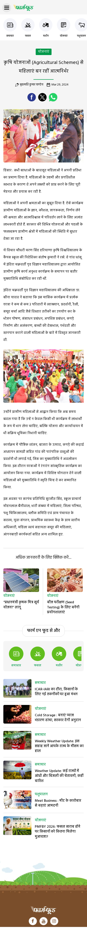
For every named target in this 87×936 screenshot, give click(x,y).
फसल (28, 36)
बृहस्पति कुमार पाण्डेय (31, 84)
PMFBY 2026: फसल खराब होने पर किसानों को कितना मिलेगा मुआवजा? (57, 832)
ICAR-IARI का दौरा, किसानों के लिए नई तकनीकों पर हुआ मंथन (56, 692)
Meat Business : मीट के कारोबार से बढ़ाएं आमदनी (58, 803)
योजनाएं (64, 36)
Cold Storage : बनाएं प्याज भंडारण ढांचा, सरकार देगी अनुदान (58, 717)
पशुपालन (81, 36)
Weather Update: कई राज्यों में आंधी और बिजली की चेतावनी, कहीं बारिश (59, 776)
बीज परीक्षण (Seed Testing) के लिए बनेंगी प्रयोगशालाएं (63, 607)
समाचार (10, 36)
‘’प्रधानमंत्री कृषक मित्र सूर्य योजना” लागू (21, 605)
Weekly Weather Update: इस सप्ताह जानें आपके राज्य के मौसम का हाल (59, 746)
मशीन (46, 36)
